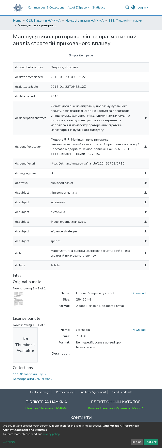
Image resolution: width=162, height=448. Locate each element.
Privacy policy (64, 392)
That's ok (151, 442)
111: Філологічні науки (125, 20)
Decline (136, 442)
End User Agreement (93, 392)
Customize (9, 442)
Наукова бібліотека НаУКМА (46, 408)
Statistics (98, 7)
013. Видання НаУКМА (43, 20)
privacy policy (50, 434)
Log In (142, 7)
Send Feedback (122, 392)
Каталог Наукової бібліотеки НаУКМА (116, 408)
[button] (133, 7)
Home (17, 20)
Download (138, 293)
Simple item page (81, 55)
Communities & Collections (46, 7)
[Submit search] (127, 7)
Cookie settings (40, 392)
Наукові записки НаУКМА (84, 20)
